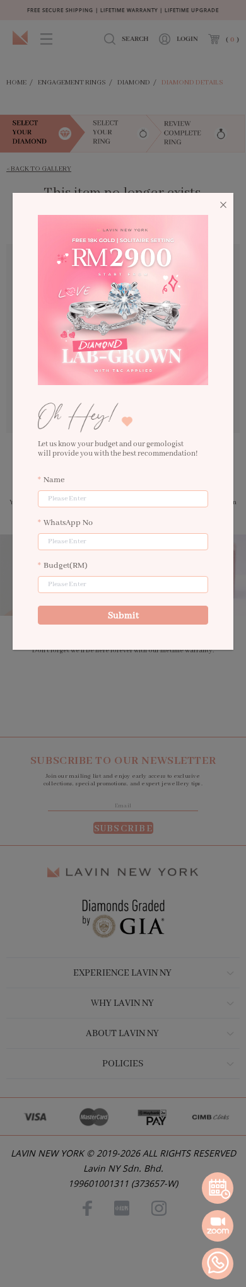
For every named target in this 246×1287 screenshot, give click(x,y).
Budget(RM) (66, 565)
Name (54, 480)
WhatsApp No (68, 522)
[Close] (223, 205)
